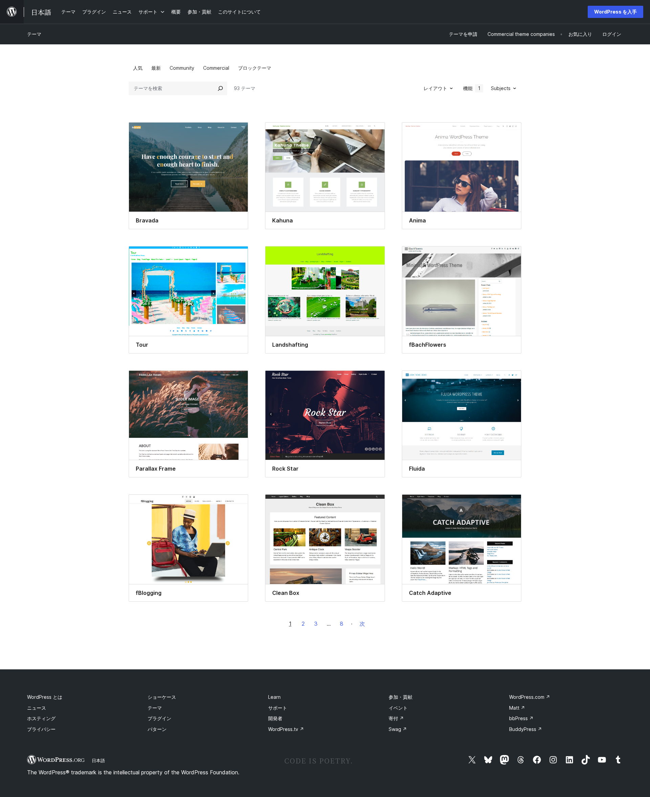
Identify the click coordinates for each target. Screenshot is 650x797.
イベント (398, 708)
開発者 (275, 718)
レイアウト (435, 88)
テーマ (34, 34)
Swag (398, 729)
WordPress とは (44, 697)
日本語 (98, 760)
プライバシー (41, 729)
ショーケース (162, 697)
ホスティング (41, 718)
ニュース (36, 708)
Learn (274, 697)
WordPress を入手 (615, 12)
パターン (157, 729)
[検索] (220, 88)
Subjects (501, 88)
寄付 (396, 718)
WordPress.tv (286, 729)
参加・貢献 (400, 697)
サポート (277, 708)
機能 (471, 88)
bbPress (521, 718)
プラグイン (159, 718)
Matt (517, 708)
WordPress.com (529, 697)
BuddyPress (525, 729)
